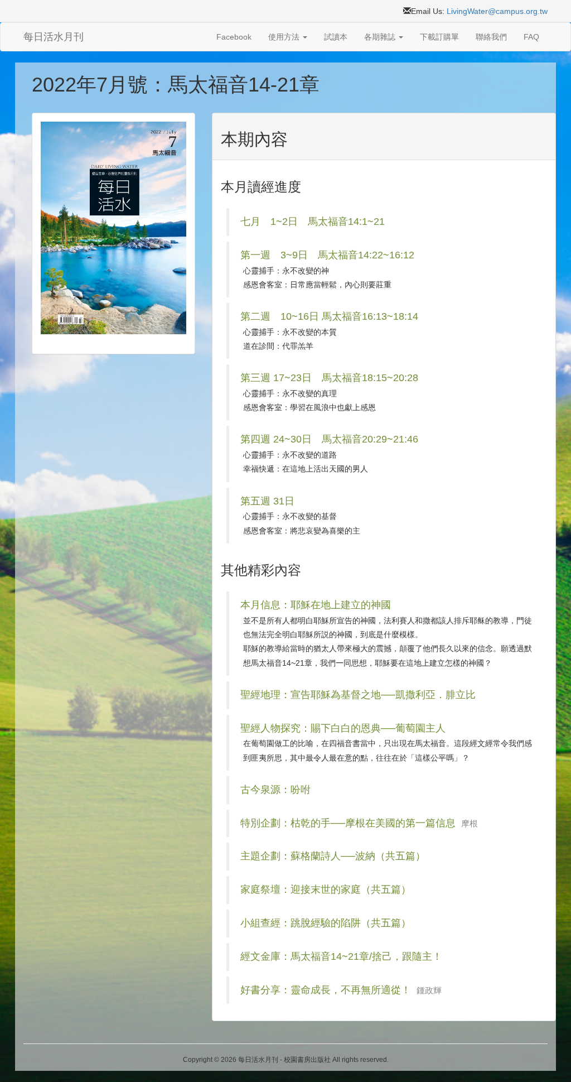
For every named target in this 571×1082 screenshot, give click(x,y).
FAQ (531, 36)
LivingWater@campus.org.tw (497, 11)
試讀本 (335, 36)
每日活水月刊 (53, 36)
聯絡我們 (491, 36)
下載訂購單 (439, 36)
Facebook (233, 36)
